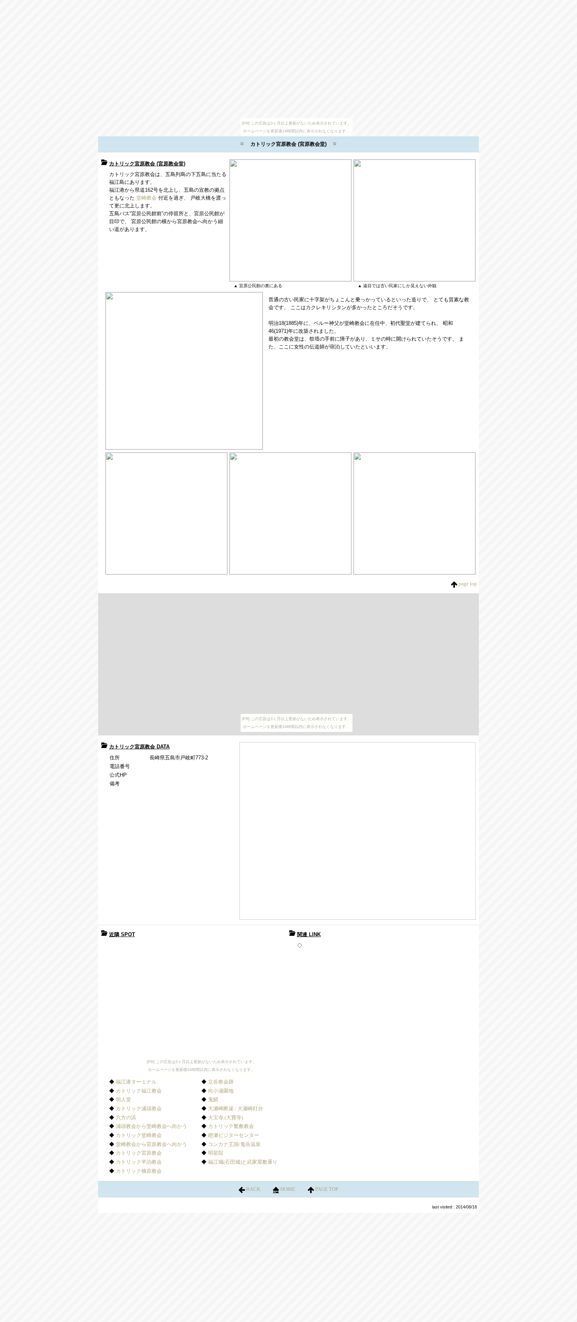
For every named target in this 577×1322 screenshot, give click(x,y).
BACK (253, 1189)
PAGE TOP (326, 1189)
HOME (287, 1189)
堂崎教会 (146, 198)
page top (467, 584)
